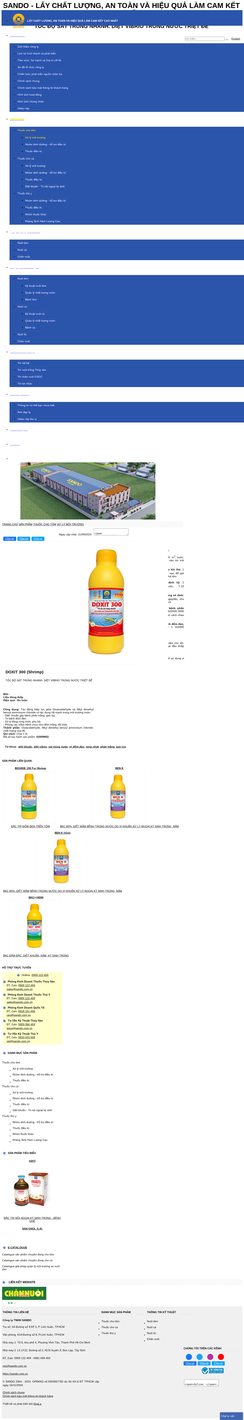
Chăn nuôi (153, 1339)
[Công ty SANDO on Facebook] (189, 1356)
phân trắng (107, 746)
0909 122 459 (40, 975)
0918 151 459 (26, 1011)
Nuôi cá (151, 1327)
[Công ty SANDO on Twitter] (200, 1356)
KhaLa (37, 1403)
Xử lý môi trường (23, 1068)
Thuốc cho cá (10, 1086)
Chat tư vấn (227, 1416)
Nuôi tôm (152, 1321)
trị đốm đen (76, 746)
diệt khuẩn (25, 746)
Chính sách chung (14, 1392)
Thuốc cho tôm (11, 1062)
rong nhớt (92, 746)
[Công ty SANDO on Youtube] (221, 1356)
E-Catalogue (17, 1247)
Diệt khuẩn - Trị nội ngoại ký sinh (32, 1110)
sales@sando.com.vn (20, 989)
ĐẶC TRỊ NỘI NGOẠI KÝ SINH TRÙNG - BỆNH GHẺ (32, 1219)
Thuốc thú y (9, 1116)
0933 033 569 (26, 1037)
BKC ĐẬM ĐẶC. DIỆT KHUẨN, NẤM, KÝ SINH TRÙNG (36, 955)
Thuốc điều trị (21, 1080)
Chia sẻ (10, 538)
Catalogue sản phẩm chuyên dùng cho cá (27, 1260)
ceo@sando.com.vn (19, 1015)
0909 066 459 (26, 1024)
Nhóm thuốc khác (23, 1133)
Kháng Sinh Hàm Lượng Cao (30, 1139)
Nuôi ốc (151, 1333)
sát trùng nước (58, 746)
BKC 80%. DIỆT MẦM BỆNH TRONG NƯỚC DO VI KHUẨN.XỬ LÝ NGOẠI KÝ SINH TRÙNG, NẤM (119, 826)
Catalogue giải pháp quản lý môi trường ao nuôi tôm (31, 1268)
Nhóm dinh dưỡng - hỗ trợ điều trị (33, 1074)
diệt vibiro (40, 746)
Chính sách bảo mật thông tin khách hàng (28, 1396)
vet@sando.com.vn (18, 1041)
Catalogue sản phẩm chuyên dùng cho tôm (28, 1254)
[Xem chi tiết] (29, 821)
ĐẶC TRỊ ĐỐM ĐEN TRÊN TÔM (30, 826)
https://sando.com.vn (15, 1373)
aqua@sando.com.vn (19, 1028)
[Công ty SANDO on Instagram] (210, 1356)
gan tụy (121, 746)
